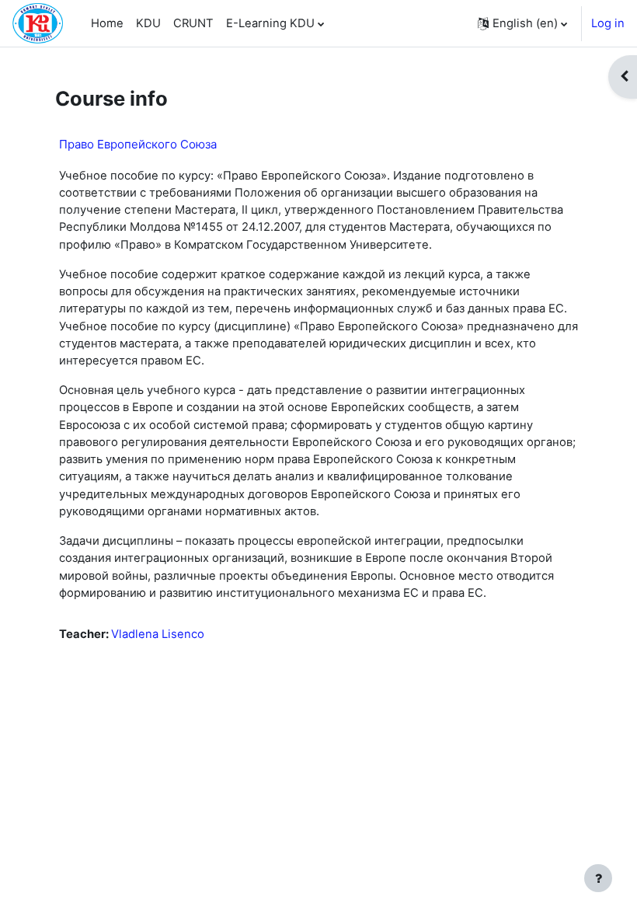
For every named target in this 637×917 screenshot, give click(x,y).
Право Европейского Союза (138, 144)
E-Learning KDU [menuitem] (270, 23)
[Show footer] (598, 878)
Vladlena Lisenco (157, 634)
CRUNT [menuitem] (193, 23)
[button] (522, 23)
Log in (608, 23)
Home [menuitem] (107, 23)
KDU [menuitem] (148, 23)
